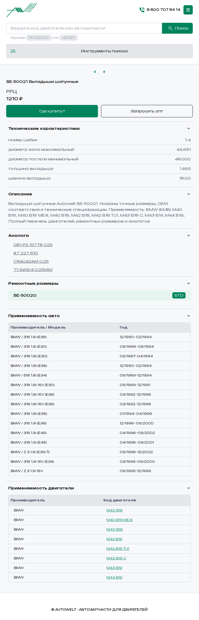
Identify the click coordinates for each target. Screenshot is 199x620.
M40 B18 (114, 529)
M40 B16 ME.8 (119, 520)
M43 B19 (114, 568)
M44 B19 (114, 577)
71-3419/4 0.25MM (32, 269)
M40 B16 (114, 510)
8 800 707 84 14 (163, 10)
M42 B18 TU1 (117, 549)
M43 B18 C (116, 558)
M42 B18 (114, 539)
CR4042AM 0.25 (31, 261)
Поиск (181, 28)
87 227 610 (25, 253)
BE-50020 (25, 295)
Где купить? (52, 111)
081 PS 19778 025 (33, 245)
